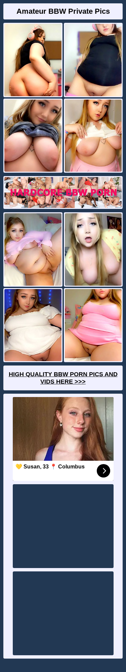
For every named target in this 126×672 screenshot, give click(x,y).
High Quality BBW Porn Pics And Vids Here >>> (63, 378)
